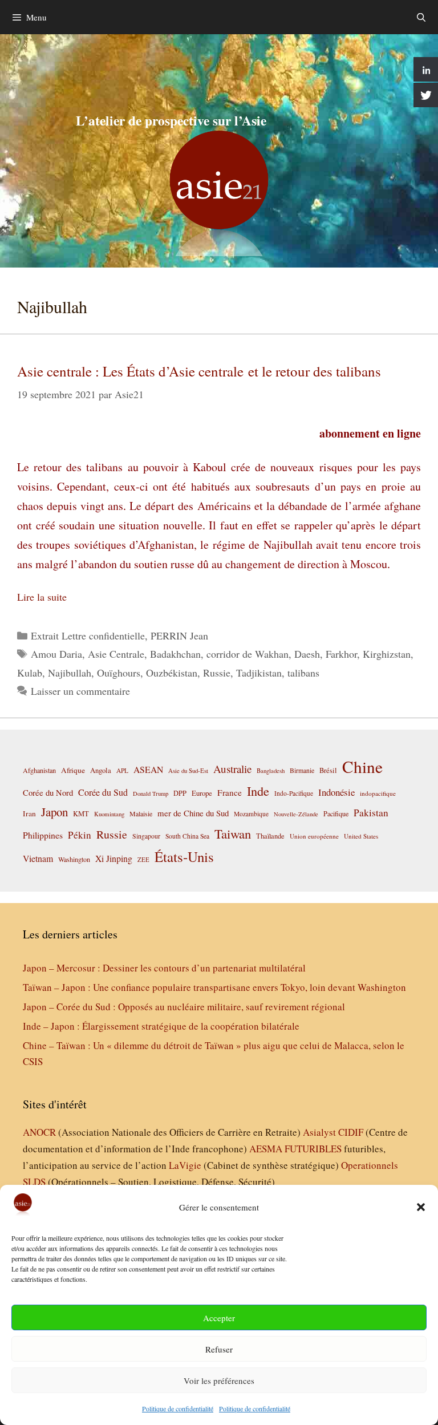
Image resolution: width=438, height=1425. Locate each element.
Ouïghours (118, 672)
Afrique (73, 770)
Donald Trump (150, 793)
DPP (179, 792)
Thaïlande (270, 835)
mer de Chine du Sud (193, 813)
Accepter (219, 1317)
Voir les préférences (219, 1380)
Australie (232, 769)
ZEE (143, 860)
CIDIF (350, 1132)
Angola (100, 770)
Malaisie (140, 813)
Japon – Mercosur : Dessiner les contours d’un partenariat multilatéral (164, 967)
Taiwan (232, 833)
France (229, 792)
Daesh (307, 654)
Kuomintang (109, 813)
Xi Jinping (113, 858)
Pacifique (335, 813)
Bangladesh (271, 771)
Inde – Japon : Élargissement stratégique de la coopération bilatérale (161, 1026)
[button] (421, 1207)
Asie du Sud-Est (188, 770)
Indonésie (336, 792)
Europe (202, 793)
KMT (81, 814)
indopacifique (378, 793)
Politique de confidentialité (177, 1408)
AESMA (265, 1148)
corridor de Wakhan (247, 654)
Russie (216, 672)
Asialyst (319, 1132)
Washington (74, 859)
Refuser (219, 1349)
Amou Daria (56, 654)
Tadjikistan (259, 672)
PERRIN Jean (179, 635)
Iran (29, 813)
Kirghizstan (387, 654)
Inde (258, 790)
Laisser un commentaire (80, 691)
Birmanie (302, 770)
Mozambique (251, 813)
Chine (362, 766)
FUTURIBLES (313, 1148)
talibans (303, 672)
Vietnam (38, 858)
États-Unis (184, 856)
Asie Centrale (116, 654)
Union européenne (314, 836)
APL (122, 770)
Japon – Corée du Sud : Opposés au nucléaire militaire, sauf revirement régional (184, 1006)
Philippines (43, 835)
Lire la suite (42, 597)
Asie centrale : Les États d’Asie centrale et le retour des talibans (199, 371)
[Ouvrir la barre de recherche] (421, 17)
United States (361, 836)
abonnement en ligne (370, 433)
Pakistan (371, 812)
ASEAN (148, 769)
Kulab (29, 672)
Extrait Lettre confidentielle (88, 635)
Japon (54, 812)
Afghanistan (39, 770)
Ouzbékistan (171, 672)
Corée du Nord (48, 792)
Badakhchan (175, 654)
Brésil (328, 770)
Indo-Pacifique (293, 793)
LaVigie (185, 1165)
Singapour (146, 835)
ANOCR (39, 1132)
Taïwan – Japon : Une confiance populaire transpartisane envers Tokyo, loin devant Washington (214, 987)
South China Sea (187, 836)
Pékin (79, 834)
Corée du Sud (103, 792)
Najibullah (69, 672)
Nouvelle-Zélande (296, 814)
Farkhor (341, 654)
